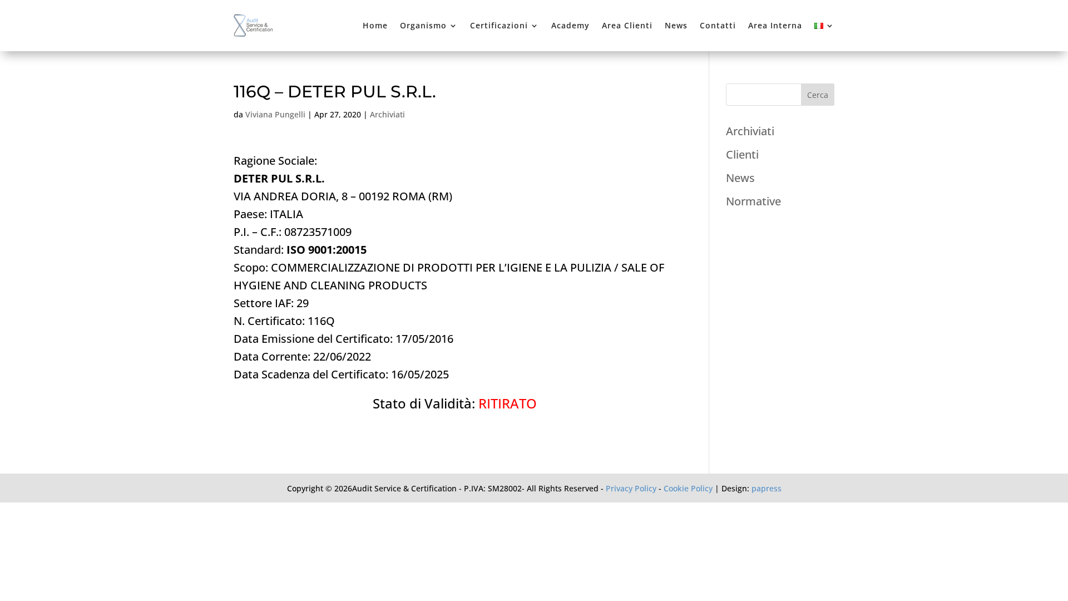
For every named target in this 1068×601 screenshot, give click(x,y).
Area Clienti (627, 25)
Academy (570, 25)
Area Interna (775, 25)
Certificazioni (499, 25)
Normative (753, 201)
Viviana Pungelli (275, 114)
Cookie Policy (688, 488)
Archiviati (387, 114)
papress (766, 488)
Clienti (742, 154)
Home (375, 25)
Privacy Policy (631, 488)
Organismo (423, 25)
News (676, 25)
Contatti (718, 25)
